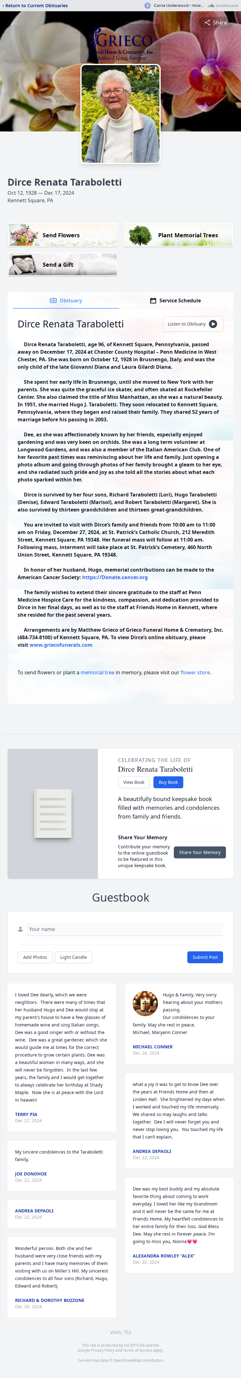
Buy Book (168, 782)
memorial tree (98, 672)
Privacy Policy (103, 1350)
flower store (195, 672)
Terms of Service (137, 1350)
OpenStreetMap (127, 1360)
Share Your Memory (200, 852)
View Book (133, 782)
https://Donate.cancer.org (114, 577)
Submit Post (205, 957)
